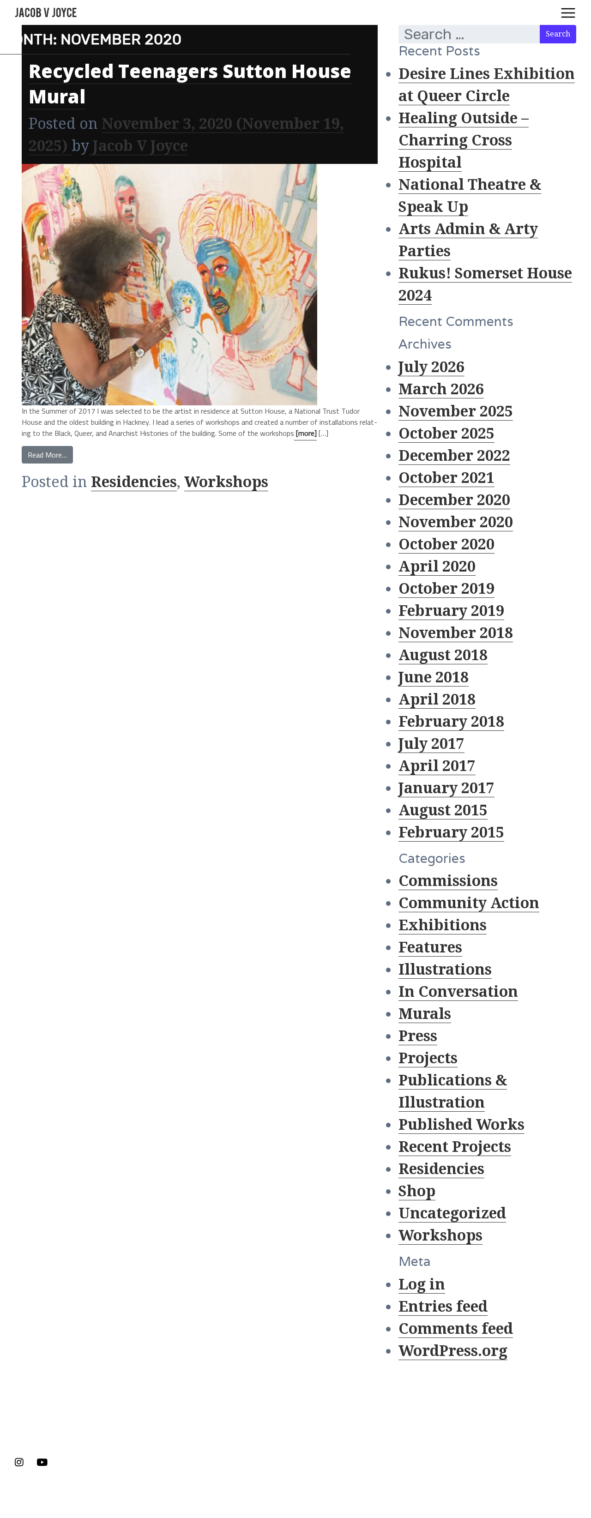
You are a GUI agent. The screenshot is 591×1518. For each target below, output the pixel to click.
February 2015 (451, 832)
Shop (416, 1191)
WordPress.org (452, 1351)
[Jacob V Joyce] (48, 12)
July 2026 (431, 367)
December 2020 (454, 500)
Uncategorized (452, 1213)
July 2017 (431, 744)
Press (417, 1036)
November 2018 (455, 633)
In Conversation (458, 991)
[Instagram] (22, 1462)
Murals (424, 1014)
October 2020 (446, 544)
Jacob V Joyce (138, 146)
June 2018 (433, 677)
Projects (428, 1058)
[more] (305, 433)
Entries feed (443, 1306)
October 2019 (446, 588)
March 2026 (441, 389)
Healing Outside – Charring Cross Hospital (463, 140)
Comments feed (455, 1328)
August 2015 (443, 810)
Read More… (47, 455)
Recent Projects (454, 1147)
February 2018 (451, 721)
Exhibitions (442, 925)
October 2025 (446, 433)
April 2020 (437, 566)
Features (430, 947)
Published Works (461, 1124)
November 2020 (455, 522)
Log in (421, 1284)
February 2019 (451, 611)
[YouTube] (42, 1462)
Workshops (226, 482)
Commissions (448, 881)
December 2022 (454, 455)
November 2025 (455, 411)
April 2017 (437, 766)
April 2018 (437, 699)
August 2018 (443, 655)
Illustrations (445, 969)
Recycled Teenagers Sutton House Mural (190, 83)
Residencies (134, 482)
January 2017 (446, 788)
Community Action (468, 903)
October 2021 (446, 478)
